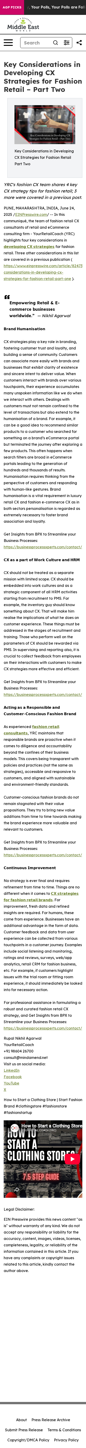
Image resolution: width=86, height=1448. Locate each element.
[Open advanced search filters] (66, 42)
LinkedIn (11, 1070)
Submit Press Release (24, 1430)
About (21, 1420)
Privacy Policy (66, 1440)
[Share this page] (79, 42)
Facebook (13, 1076)
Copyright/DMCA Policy (28, 1440)
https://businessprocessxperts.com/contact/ (43, 547)
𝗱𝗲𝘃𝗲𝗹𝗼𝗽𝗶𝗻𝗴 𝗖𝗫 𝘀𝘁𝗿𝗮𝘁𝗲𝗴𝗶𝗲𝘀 (29, 246)
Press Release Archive (50, 1420)
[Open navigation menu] (8, 42)
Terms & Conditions (64, 1430)
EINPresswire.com (31, 214)
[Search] (55, 42)
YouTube (11, 1083)
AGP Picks (12, 7)
